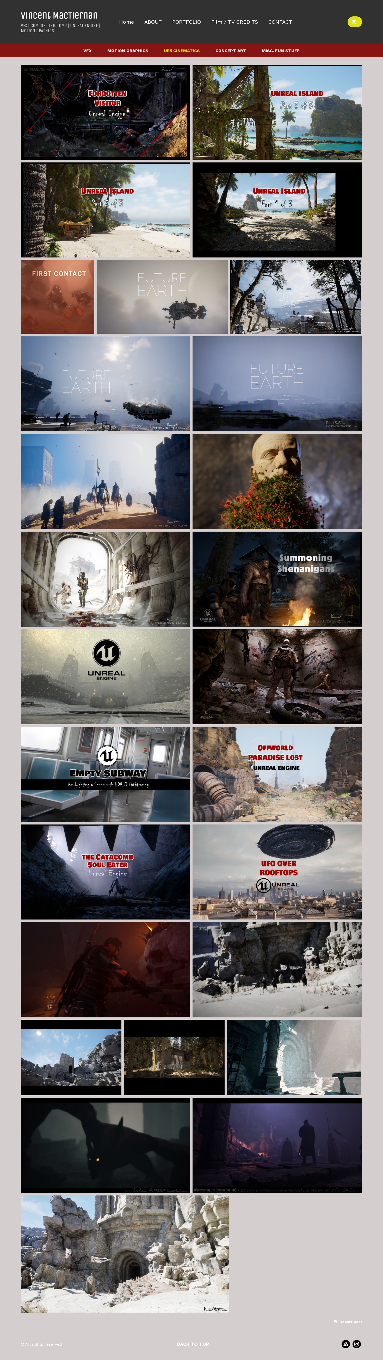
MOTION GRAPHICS (127, 50)
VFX (87, 50)
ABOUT (153, 22)
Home (126, 22)
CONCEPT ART (230, 50)
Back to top (193, 1344)
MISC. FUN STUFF (281, 50)
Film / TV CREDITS (234, 22)
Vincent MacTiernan (59, 15)
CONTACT (280, 22)
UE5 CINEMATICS (182, 50)
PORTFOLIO (186, 22)
